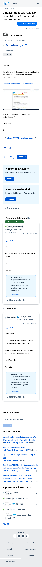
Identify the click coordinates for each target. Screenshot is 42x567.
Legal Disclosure (31, 549)
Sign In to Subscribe (27, 24)
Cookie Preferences (10, 561)
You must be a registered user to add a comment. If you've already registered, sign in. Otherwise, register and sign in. (20, 284)
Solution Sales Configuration (14, 447)
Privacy (10, 543)
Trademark (10, 555)
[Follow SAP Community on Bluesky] (19, 536)
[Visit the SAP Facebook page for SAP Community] (15, 536)
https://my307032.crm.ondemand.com (18, 84)
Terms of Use (31, 543)
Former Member (16, 35)
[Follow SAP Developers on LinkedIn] (27, 536)
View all (6, 524)
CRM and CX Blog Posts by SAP (16, 443)
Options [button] (38, 24)
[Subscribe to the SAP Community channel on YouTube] (23, 536)
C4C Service (7, 54)
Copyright (10, 549)
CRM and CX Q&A (10, 9)
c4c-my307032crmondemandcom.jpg (21, 138)
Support (31, 555)
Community (15, 3)
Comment (22, 157)
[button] (22, 45)
